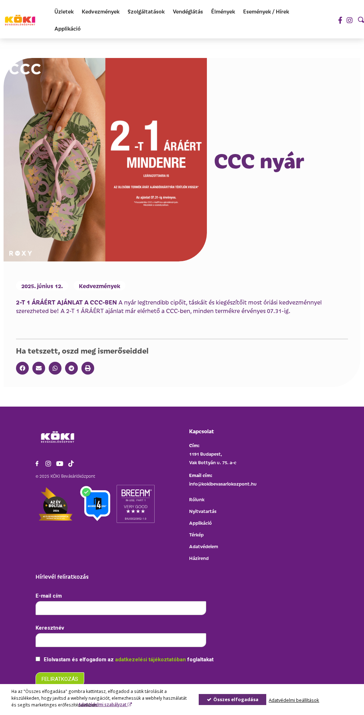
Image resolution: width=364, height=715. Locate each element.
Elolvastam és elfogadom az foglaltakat (128, 659)
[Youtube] (60, 463)
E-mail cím (49, 596)
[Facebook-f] (340, 20)
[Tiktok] (71, 463)
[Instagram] (349, 20)
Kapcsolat (201, 431)
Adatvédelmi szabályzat (103, 704)
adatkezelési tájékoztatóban (151, 659)
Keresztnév (50, 628)
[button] (22, 368)
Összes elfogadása (235, 699)
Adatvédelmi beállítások (294, 700)
